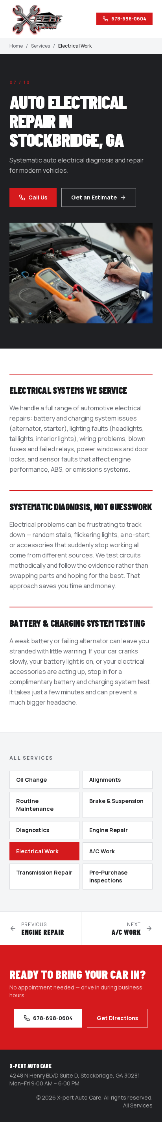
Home (16, 46)
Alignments (105, 779)
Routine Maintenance (34, 804)
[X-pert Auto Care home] (40, 19)
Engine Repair (108, 830)
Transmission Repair (44, 872)
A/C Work (102, 851)
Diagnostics (32, 830)
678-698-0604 (128, 18)
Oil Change (31, 779)
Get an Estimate (94, 197)
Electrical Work (37, 851)
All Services (138, 1105)
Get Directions (117, 1018)
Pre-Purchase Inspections (108, 876)
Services (40, 46)
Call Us (37, 197)
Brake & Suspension (116, 801)
